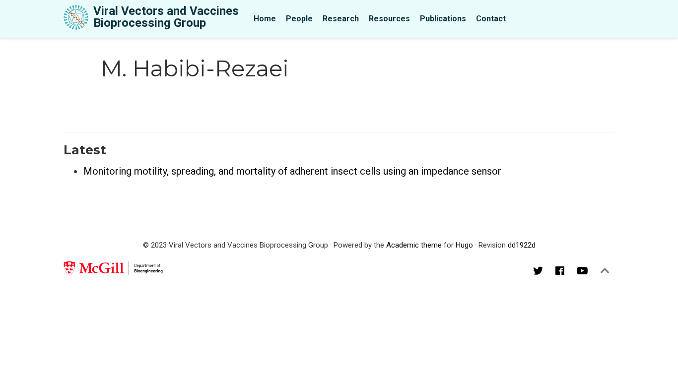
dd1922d (522, 245)
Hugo (464, 245)
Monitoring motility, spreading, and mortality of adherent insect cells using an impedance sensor (292, 171)
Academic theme (414, 245)
